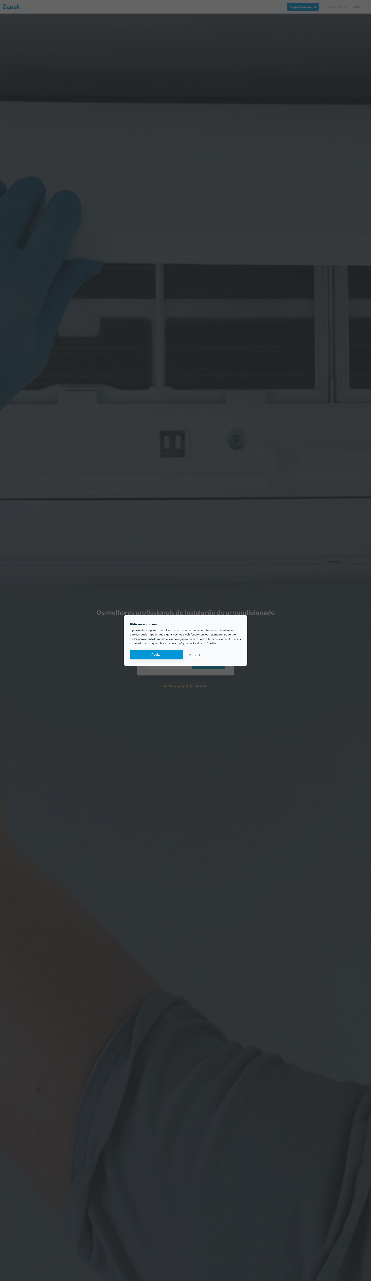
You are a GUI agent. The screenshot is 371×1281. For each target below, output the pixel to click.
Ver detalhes (196, 655)
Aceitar (156, 654)
